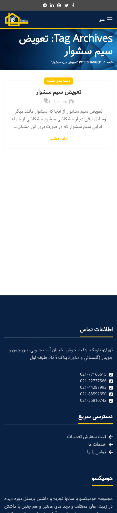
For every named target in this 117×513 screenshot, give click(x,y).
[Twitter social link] (66, 5)
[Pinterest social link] (59, 5)
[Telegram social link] (45, 5)
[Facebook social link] (73, 5)
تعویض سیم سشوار (58, 92)
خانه (110, 62)
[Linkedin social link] (52, 5)
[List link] (58, 374)
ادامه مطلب (59, 139)
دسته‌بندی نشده (58, 81)
